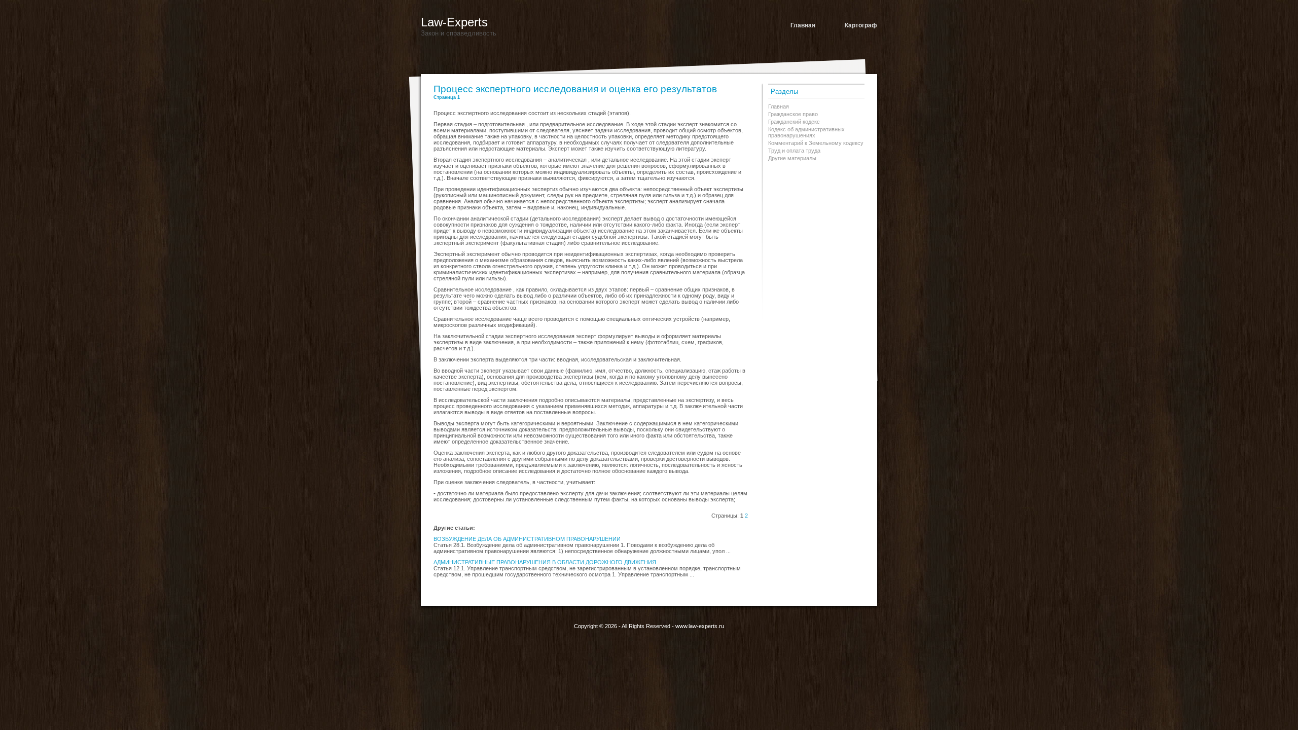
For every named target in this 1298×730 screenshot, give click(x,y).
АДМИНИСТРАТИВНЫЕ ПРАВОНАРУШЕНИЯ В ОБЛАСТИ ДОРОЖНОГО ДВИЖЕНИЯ (545, 562)
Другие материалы (792, 158)
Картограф (861, 25)
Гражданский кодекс (794, 122)
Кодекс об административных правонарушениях (806, 132)
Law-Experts (454, 22)
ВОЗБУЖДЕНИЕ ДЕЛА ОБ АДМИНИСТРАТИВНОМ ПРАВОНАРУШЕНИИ (527, 539)
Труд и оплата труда (794, 151)
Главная (802, 25)
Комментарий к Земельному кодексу (815, 143)
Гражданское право (793, 114)
